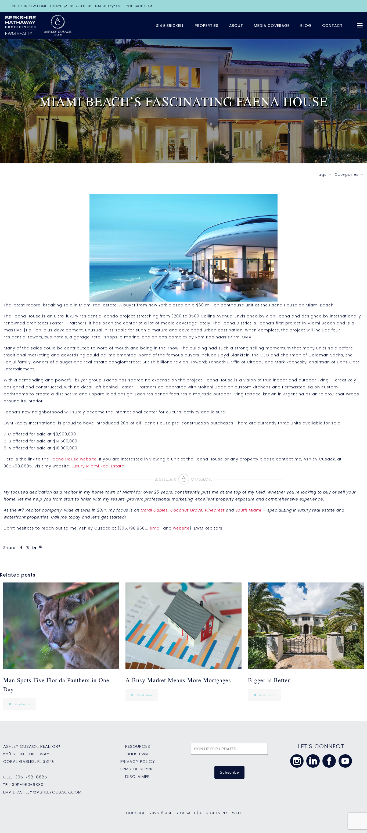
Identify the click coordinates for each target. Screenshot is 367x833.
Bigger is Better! (270, 680)
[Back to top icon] (341, 822)
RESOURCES (137, 746)
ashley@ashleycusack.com (49, 792)
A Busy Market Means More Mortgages (178, 680)
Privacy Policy (137, 761)
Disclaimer (137, 776)
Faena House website (74, 459)
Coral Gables (154, 510)
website (181, 528)
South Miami (248, 510)
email (156, 528)
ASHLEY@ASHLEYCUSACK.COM (125, 6)
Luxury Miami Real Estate (98, 466)
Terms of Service (137, 769)
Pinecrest (215, 510)
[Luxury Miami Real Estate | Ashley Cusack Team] (69, 25)
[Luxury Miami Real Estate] (184, 248)
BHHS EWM (138, 754)
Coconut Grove (186, 510)
